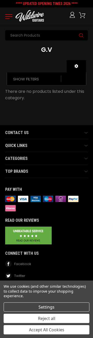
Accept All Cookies (46, 330)
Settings (46, 307)
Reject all (46, 318)
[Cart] (83, 15)
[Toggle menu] (7, 16)
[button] (76, 66)
